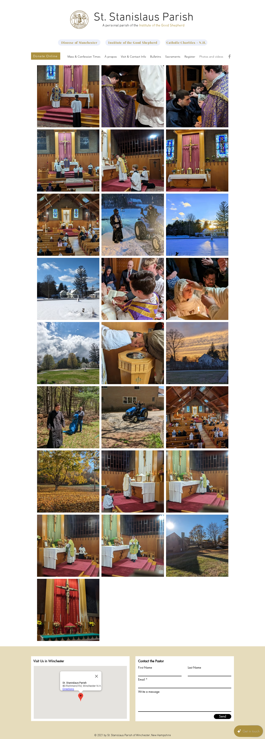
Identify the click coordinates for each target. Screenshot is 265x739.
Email (141, 679)
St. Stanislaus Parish (144, 17)
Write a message (148, 691)
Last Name (194, 667)
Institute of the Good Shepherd (161, 26)
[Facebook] (229, 56)
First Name (145, 667)
